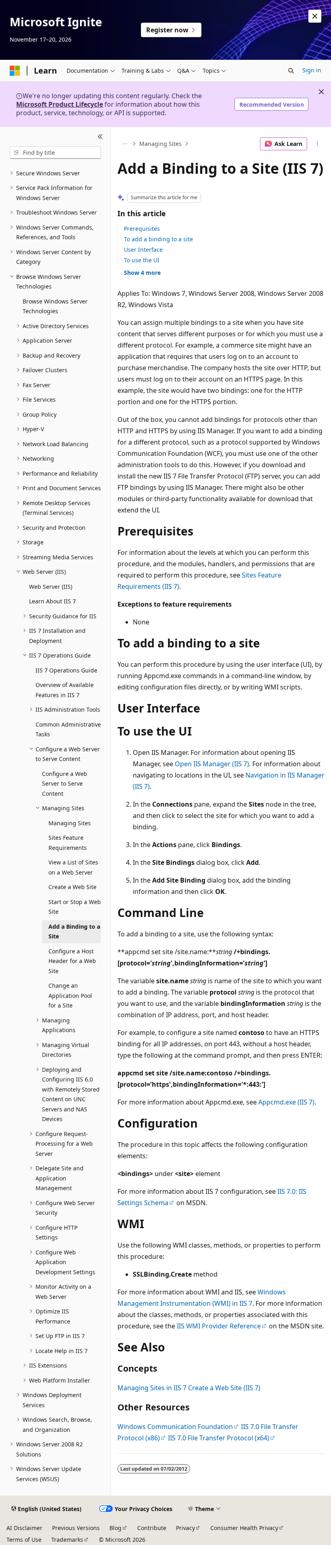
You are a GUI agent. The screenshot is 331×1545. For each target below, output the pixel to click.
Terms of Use (24, 1539)
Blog (115, 1528)
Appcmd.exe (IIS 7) (286, 1102)
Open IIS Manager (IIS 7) (212, 763)
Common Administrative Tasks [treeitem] (68, 729)
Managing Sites (160, 144)
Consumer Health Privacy (244, 1528)
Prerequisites (142, 228)
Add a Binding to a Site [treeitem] (74, 931)
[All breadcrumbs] (124, 143)
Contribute (151, 1528)
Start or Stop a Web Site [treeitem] (74, 907)
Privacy (185, 1528)
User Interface (143, 249)
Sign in (311, 70)
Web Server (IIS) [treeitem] (50, 586)
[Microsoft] (15, 70)
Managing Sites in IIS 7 (151, 1387)
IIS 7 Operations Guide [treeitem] (66, 670)
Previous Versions (76, 1528)
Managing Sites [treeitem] (69, 823)
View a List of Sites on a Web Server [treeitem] (73, 867)
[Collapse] (100, 136)
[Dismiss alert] (314, 16)
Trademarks (67, 1539)
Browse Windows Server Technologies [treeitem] (55, 306)
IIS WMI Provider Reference (219, 1326)
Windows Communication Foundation (175, 1426)
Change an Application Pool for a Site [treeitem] (70, 995)
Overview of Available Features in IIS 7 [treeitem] (65, 690)
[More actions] (317, 143)
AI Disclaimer (24, 1528)
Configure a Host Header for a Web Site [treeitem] (72, 961)
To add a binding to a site (158, 239)
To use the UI (141, 260)
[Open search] (291, 70)
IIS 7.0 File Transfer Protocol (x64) (218, 1437)
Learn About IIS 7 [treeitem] (52, 601)
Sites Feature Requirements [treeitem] (67, 843)
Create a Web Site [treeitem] (72, 887)
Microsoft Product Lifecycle (59, 104)
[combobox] (55, 152)
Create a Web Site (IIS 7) (224, 1387)
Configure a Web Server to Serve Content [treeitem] (64, 783)
